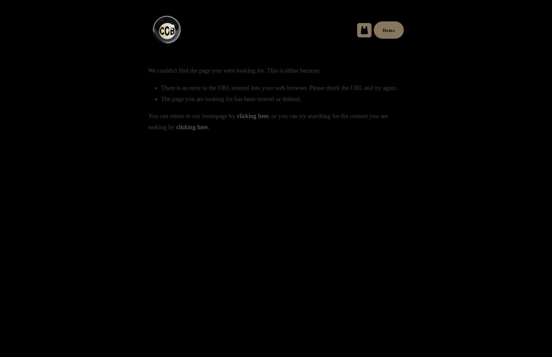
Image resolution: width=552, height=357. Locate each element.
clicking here (252, 116)
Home (389, 30)
